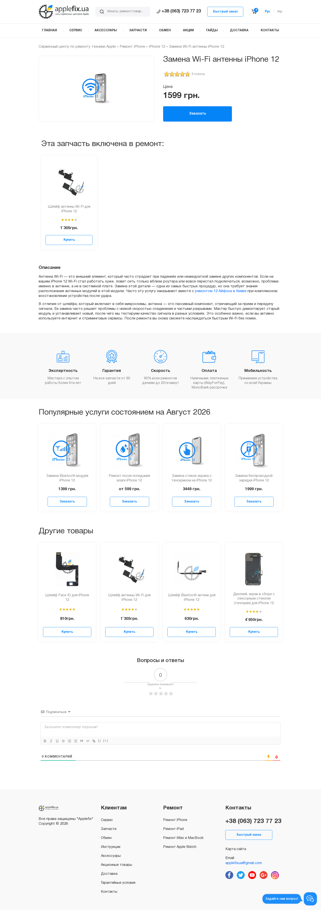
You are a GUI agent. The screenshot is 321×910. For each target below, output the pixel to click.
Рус (267, 11)
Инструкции (110, 847)
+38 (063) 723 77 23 (181, 11)
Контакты (109, 891)
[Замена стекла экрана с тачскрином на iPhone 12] (191, 450)
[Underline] (57, 741)
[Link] (94, 741)
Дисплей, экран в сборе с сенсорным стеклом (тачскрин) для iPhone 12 (254, 599)
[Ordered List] (69, 741)
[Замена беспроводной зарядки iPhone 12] (253, 450)
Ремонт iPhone (132, 46)
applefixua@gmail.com (243, 863)
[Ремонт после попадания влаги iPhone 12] (129, 450)
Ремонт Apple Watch (179, 847)
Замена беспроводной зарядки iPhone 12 (254, 478)
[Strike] (63, 741)
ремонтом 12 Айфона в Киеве (220, 291)
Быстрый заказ (225, 11)
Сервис (107, 820)
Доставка (109, 873)
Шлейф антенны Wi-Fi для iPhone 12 (69, 209)
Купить (69, 240)
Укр (279, 11)
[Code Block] (88, 741)
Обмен (106, 838)
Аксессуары (111, 856)
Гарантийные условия (118, 882)
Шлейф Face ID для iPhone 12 (67, 597)
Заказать (197, 113)
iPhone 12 (157, 46)
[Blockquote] (82, 741)
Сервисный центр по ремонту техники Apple (77, 46)
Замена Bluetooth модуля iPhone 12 (67, 478)
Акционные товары (116, 864)
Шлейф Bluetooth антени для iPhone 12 (192, 597)
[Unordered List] (75, 741)
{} (99, 740)
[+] (105, 740)
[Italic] (51, 741)
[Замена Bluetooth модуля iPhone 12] (67, 450)
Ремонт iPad (173, 829)
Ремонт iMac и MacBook (183, 838)
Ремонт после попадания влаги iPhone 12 (129, 478)
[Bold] (45, 741)
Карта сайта (235, 849)
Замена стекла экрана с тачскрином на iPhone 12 (191, 478)
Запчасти (108, 829)
